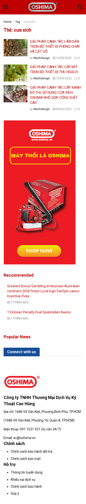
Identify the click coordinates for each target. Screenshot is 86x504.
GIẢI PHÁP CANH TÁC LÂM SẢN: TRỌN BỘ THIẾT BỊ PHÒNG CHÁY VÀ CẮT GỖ (55, 46)
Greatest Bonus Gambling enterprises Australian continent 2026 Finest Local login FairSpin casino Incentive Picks (43, 291)
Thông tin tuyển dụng (27, 472)
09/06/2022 (63, 109)
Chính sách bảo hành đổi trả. (32, 451)
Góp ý (15, 493)
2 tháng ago (19, 302)
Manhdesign (41, 58)
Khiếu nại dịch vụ (23, 479)
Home (7, 21)
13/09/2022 (63, 58)
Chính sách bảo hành (26, 486)
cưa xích (29, 21)
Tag (17, 21)
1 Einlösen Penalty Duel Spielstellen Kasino (39, 312)
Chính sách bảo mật (26, 459)
